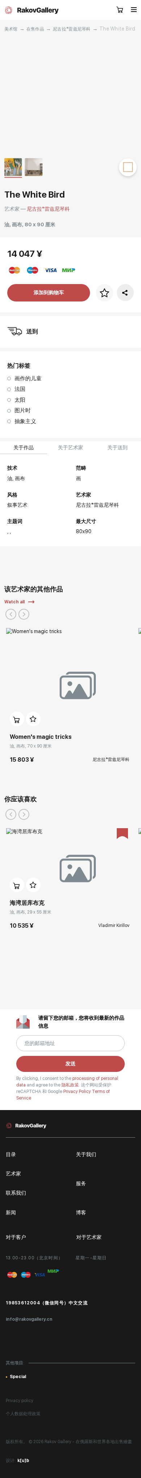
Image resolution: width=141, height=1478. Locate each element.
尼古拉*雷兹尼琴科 (72, 29)
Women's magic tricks (41, 736)
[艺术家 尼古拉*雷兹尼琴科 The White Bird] (70, 95)
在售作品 (35, 29)
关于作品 (23, 447)
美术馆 (11, 29)
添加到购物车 (49, 292)
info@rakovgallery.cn (29, 1319)
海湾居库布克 (27, 902)
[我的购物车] (120, 10)
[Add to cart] (17, 719)
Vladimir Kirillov (113, 925)
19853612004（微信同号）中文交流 (47, 1302)
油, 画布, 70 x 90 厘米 (31, 746)
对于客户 (16, 1237)
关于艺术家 (70, 447)
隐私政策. (71, 1085)
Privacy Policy (77, 1091)
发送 (70, 1063)
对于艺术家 (89, 1237)
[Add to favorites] (33, 719)
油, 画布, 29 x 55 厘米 (30, 912)
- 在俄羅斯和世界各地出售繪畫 (102, 1441)
